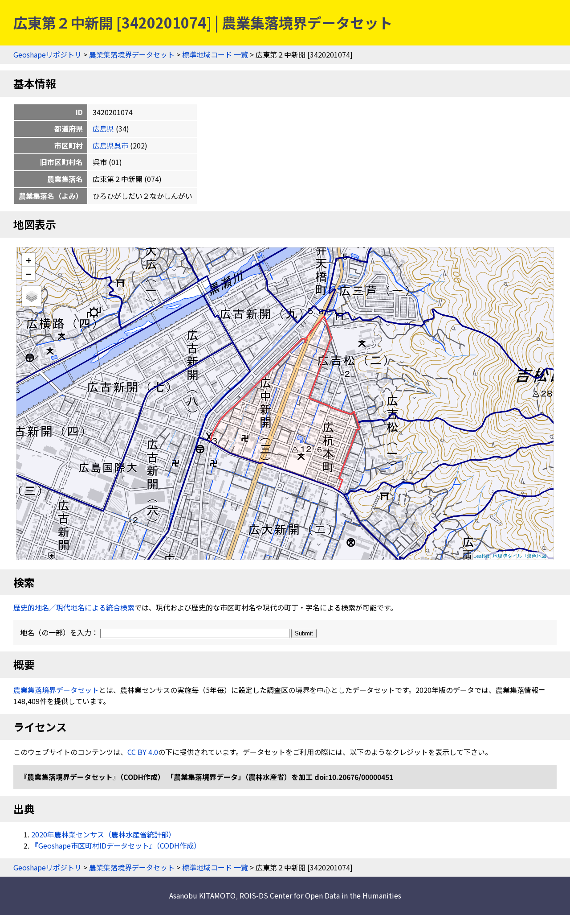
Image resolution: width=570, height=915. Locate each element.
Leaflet (481, 555)
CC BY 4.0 (142, 751)
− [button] (29, 273)
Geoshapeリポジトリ (47, 54)
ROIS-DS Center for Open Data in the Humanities (320, 895)
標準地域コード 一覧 (215, 54)
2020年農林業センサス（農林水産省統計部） (103, 834)
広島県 (103, 128)
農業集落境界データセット (132, 54)
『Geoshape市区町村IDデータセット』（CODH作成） (116, 845)
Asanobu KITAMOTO (202, 895)
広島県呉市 (110, 145)
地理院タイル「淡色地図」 (522, 555)
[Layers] (31, 296)
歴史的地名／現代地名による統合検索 (73, 607)
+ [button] (29, 260)
